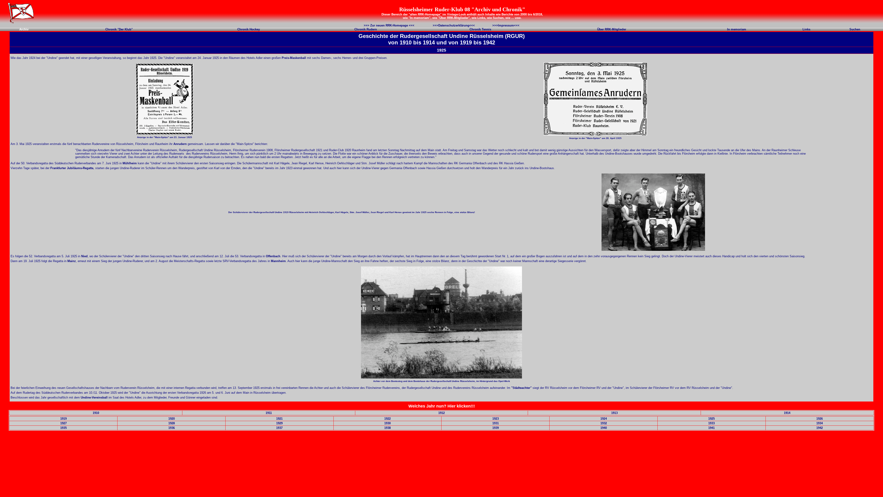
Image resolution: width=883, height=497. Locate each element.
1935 (63, 428)
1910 (96, 413)
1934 (819, 423)
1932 (603, 423)
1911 (269, 413)
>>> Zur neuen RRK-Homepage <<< (389, 25)
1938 (387, 428)
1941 (711, 428)
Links (806, 29)
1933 (711, 423)
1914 (787, 413)
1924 (603, 418)
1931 (495, 423)
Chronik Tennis (480, 29)
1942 (819, 428)
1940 (603, 428)
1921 (279, 418)
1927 (63, 423)
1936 (171, 428)
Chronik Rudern (365, 29)
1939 (495, 428)
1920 (171, 418)
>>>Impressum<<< (505, 25)
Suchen (854, 29)
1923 (495, 418)
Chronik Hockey (248, 29)
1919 (63, 418)
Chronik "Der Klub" (119, 29)
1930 (387, 423)
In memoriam (736, 29)
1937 (279, 428)
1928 (171, 423)
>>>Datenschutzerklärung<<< (454, 25)
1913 (614, 413)
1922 (387, 418)
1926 (819, 418)
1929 (279, 423)
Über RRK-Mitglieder (611, 29)
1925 (711, 418)
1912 (441, 413)
